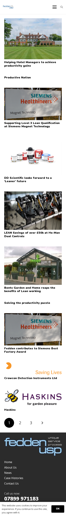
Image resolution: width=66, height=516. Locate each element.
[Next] (42, 423)
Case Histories (13, 478)
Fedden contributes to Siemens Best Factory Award (31, 350)
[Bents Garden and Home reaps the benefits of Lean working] (33, 265)
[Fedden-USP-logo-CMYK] (8, 7)
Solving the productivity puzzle (27, 303)
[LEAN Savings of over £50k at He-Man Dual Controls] (33, 210)
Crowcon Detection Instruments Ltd (30, 378)
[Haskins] (33, 397)
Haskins (10, 410)
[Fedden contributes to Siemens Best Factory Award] (33, 329)
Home (8, 462)
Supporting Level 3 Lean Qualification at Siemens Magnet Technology (32, 124)
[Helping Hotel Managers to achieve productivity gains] (33, 38)
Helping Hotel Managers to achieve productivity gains (30, 64)
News (8, 473)
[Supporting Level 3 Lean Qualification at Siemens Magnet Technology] (33, 104)
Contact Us (11, 483)
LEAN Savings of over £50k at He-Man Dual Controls (32, 234)
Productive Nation (17, 77)
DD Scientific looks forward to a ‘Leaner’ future (28, 179)
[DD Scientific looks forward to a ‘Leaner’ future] (33, 156)
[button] (54, 7)
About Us (10, 467)
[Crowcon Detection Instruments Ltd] (33, 368)
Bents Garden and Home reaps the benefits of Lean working (29, 289)
